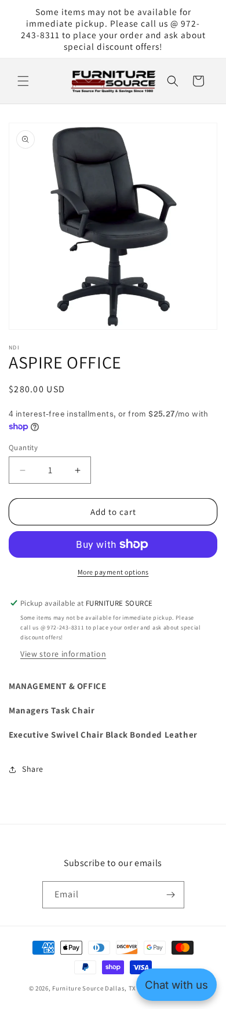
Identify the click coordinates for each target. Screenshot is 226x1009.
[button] (23, 81)
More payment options (113, 572)
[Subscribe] (171, 894)
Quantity (23, 447)
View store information (63, 654)
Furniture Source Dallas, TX (94, 988)
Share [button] (32, 769)
